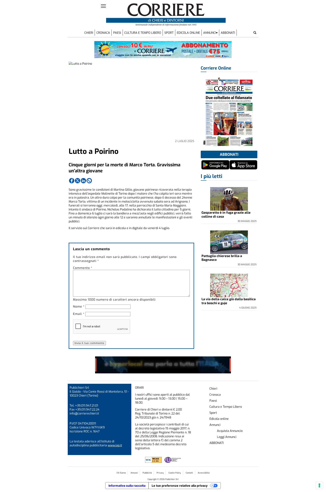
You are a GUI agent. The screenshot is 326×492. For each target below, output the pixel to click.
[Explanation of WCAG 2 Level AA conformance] (153, 462)
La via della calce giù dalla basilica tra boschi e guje (228, 301)
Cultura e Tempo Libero (142, 33)
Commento (82, 268)
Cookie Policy (174, 472)
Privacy (160, 472)
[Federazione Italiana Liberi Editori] (172, 462)
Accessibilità (204, 472)
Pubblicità (147, 472)
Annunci (209, 33)
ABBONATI (228, 33)
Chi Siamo (121, 472)
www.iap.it (115, 445)
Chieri (88, 33)
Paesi (117, 33)
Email (78, 314)
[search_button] (254, 33)
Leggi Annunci (226, 437)
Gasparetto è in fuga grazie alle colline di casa (226, 214)
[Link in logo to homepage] (166, 15)
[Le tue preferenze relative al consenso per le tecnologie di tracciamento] (319, 485)
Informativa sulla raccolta (126, 485)
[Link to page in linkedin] (83, 180)
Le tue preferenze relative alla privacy (180, 485)
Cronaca (103, 33)
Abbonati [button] (229, 154)
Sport (169, 33)
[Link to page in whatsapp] (89, 180)
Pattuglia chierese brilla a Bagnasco (221, 258)
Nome (79, 307)
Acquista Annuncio (230, 431)
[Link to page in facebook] (71, 180)
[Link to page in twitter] (77, 180)
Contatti (189, 472)
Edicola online (188, 33)
